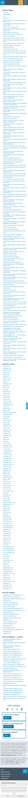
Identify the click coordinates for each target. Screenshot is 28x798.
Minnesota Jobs (7, 475)
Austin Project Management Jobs (11, 649)
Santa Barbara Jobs (8, 527)
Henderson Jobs (7, 429)
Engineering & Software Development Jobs (14, 598)
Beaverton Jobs (7, 378)
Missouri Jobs (6, 479)
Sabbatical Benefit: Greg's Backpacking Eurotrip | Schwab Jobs (13, 130)
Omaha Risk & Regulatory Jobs (11, 661)
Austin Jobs (6, 376)
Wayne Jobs (6, 575)
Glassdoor (17, 709)
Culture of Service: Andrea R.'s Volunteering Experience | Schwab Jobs (14, 359)
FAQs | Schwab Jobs (8, 47)
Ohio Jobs (5, 493)
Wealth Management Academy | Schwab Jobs (15, 282)
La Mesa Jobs (6, 449)
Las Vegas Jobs (7, 452)
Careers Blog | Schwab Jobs (10, 49)
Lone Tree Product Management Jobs (12, 692)
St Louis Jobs (6, 537)
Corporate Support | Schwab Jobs (11, 158)
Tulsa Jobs (5, 558)
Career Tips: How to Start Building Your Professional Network (13, 152)
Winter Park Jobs (7, 587)
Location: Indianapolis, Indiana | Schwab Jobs (14, 194)
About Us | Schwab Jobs (9, 36)
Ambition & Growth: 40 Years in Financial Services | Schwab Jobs (13, 121)
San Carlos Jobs (7, 518)
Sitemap (2, 769)
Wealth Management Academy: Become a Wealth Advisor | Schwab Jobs (14, 299)
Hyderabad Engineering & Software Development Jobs (12, 640)
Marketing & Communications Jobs (12, 618)
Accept (7, 796)
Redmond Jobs (7, 512)
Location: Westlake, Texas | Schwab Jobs (13, 127)
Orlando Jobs (6, 500)
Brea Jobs (5, 389)
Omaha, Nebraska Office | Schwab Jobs (13, 225)
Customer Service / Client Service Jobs (13, 595)
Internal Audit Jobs (8, 612)
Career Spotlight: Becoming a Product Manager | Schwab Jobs (12, 203)
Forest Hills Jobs (7, 420)
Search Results (7, 14)
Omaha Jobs (6, 497)
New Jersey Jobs (7, 485)
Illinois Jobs (6, 439)
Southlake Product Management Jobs (12, 690)
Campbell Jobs (7, 393)
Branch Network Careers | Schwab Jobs (13, 38)
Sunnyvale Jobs (7, 539)
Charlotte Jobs (7, 397)
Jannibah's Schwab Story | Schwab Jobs (13, 355)
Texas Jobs (6, 545)
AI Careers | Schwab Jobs (9, 255)
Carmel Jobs (6, 395)
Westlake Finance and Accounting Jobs (13, 679)
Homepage (6, 12)
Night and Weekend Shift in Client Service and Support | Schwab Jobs (15, 278)
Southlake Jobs (7, 533)
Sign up (7, 717)
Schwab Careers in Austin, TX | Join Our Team (14, 302)
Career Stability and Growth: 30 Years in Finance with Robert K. (13, 97)
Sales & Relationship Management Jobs (13, 629)
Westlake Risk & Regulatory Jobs (11, 657)
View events (8, 726)
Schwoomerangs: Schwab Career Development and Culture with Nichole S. (15, 104)
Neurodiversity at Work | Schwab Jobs (13, 34)
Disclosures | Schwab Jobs (10, 118)
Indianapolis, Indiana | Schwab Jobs (12, 262)
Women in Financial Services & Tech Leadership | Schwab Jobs (12, 339)
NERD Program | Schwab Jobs (11, 32)
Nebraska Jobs (7, 481)
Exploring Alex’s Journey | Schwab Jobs (13, 326)
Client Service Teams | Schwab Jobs (12, 62)
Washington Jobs (7, 571)
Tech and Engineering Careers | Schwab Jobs (14, 165)
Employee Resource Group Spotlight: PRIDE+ (14, 82)
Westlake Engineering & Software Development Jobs (11, 671)
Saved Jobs (6, 18)
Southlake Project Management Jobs (12, 675)
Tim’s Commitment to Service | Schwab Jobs (14, 310)
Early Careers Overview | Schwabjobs (12, 234)
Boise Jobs (6, 385)
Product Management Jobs (10, 621)
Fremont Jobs (6, 422)
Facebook (7, 709)
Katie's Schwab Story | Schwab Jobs (12, 357)
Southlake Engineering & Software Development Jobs (11, 646)
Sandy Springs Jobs (8, 525)
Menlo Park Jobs (7, 466)
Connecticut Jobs (7, 403)
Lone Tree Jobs (7, 456)
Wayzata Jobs (6, 577)
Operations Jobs (7, 620)
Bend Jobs (5, 381)
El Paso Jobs (6, 416)
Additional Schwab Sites (5, 771)
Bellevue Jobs (6, 380)
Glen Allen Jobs (7, 426)
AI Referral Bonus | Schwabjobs (11, 257)
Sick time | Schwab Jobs (9, 227)
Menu (25, 3)
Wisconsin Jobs (7, 589)
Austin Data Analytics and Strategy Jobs (13, 664)
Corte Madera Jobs (8, 404)
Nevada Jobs (6, 483)
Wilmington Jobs (7, 585)
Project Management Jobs (9, 623)
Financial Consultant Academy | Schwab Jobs (14, 56)
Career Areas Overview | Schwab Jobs (12, 60)
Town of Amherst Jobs (8, 548)
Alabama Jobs (6, 366)
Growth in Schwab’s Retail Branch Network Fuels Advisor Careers (14, 238)
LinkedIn (21, 709)
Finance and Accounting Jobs (10, 604)
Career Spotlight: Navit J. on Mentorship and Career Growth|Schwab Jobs (14, 335)
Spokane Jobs (6, 535)
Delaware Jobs (7, 408)
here (14, 750)
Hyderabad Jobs (7, 435)
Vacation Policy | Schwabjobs (10, 229)
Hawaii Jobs (6, 427)
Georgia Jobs (6, 424)
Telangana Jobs (7, 543)
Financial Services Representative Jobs (13, 608)
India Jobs (5, 441)
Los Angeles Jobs (7, 458)
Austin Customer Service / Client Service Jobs (15, 696)
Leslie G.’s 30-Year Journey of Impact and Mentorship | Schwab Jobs (13, 252)
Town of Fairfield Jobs (8, 550)
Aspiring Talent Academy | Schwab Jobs (13, 160)
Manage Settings (20, 796)
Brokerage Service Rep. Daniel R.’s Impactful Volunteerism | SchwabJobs (14, 107)
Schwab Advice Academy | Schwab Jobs (13, 43)
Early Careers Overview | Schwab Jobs (13, 58)
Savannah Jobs (7, 529)
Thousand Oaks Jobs (8, 546)
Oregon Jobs (6, 498)
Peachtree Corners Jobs (9, 502)
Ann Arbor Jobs (7, 370)
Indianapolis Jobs (7, 445)
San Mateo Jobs (7, 523)
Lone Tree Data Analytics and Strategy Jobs (14, 666)
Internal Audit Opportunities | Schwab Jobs (14, 146)
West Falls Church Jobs (9, 581)
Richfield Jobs (6, 516)
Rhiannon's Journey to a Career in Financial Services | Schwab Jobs (14, 332)
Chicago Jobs (6, 399)
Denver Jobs (6, 410)
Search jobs (20, 3)
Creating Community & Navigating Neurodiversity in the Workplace (11, 313)
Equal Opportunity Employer (6, 774)
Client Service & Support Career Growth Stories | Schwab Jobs (13, 259)
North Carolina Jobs (8, 491)
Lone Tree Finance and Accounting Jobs (13, 681)
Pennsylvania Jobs (7, 504)
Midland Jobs (6, 472)
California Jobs (7, 391)
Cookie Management (4, 778)
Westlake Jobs (7, 583)
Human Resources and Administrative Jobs (14, 610)
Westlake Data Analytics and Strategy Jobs (14, 659)
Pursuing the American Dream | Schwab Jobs (14, 324)
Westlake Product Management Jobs (12, 655)
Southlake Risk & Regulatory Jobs (11, 694)
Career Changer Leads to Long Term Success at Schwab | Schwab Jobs (14, 352)
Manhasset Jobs (7, 462)
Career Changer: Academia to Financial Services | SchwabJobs (13, 100)
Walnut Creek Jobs (8, 569)
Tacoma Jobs (6, 541)
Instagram (12, 709)
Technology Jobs (7, 631)
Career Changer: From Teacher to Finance (13, 179)
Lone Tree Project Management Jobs (12, 688)
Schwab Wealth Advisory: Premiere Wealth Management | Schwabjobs (14, 222)
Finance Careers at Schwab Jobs (11, 64)
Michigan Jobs (6, 468)
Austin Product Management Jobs (11, 651)
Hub (4, 16)
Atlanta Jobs (6, 374)
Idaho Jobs (6, 437)
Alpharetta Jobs (7, 368)
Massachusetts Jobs (8, 464)
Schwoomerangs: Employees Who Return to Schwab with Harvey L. (14, 143)
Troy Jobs (5, 554)
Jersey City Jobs (7, 447)
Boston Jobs (6, 387)
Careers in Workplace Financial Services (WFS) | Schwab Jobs (13, 200)
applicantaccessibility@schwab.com (8, 755)
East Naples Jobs (7, 414)
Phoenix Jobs (6, 506)
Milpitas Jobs (6, 474)
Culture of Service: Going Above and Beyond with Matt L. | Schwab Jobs (14, 321)
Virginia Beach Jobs (8, 568)
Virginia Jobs (6, 566)
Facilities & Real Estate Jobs (10, 602)
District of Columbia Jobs (9, 412)
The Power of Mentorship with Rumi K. (13, 209)
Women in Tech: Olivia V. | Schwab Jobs (13, 94)
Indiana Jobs (6, 443)
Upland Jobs (6, 562)
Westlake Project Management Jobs (12, 653)
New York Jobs (7, 487)
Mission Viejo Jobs (8, 477)
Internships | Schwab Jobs (9, 290)
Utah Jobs (5, 564)
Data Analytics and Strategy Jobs (11, 596)
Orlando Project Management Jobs (12, 673)
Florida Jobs (6, 418)
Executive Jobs (7, 600)
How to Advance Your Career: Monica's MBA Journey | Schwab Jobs (14, 304)
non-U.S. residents (10, 760)
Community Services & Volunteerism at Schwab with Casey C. (13, 162)
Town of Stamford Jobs (9, 552)
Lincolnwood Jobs (7, 454)
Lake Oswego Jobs (8, 451)
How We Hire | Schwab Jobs (10, 27)
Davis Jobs (6, 406)
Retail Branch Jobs (8, 625)
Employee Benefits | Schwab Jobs (11, 45)
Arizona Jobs (6, 372)
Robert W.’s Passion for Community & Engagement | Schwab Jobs (12, 316)
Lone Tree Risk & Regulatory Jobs (11, 662)
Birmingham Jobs (7, 383)
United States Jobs (8, 560)
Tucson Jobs (6, 556)
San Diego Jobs (7, 520)
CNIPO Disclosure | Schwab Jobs (11, 116)
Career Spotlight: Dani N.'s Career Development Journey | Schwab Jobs (12, 329)
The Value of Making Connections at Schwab (14, 174)
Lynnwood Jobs (7, 460)
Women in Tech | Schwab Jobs (11, 319)
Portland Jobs (6, 508)
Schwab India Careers (8, 284)
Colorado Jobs (6, 401)
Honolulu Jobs (6, 433)
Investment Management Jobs (10, 614)
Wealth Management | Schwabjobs (12, 236)
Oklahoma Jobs (7, 495)
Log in (6, 735)
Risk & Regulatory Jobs (9, 627)
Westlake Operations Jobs (10, 683)
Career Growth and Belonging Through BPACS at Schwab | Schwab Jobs (14, 249)
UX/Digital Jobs (7, 633)
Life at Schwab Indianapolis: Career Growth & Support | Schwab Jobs (14, 274)
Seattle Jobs (6, 531)
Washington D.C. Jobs (8, 573)
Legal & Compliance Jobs (9, 616)
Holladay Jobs (6, 431)
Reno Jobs (5, 514)
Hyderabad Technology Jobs (10, 668)
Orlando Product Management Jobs (12, 677)
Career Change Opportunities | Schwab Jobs (14, 51)
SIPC (17, 762)
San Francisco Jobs (8, 521)
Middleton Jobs (7, 470)
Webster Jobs (6, 579)
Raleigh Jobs (6, 510)
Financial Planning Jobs (9, 606)
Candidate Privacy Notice (5, 776)
